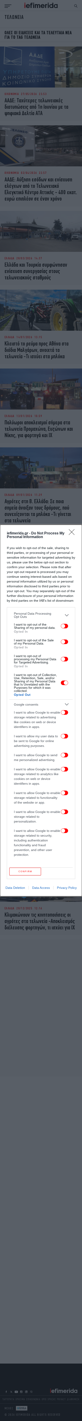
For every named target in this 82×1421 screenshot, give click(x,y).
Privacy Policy (67, 888)
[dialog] (41, 710)
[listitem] (41, 615)
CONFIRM (25, 871)
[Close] (73, 533)
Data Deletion (15, 888)
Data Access (41, 888)
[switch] (64, 626)
